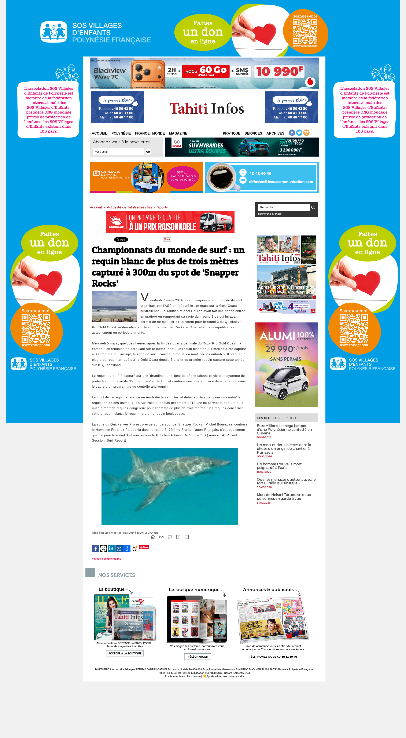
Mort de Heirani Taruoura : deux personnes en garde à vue (284, 497)
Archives (275, 133)
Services (253, 133)
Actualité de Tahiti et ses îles (129, 207)
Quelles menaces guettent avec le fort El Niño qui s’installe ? (286, 481)
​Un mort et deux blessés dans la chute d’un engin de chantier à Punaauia (284, 448)
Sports (162, 207)
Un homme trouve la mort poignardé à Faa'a (279, 466)
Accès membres (175, 676)
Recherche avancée (269, 213)
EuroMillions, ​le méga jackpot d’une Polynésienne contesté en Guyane (284, 429)
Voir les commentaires (106, 558)
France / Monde (150, 133)
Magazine (178, 133)
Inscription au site (233, 676)
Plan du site (194, 676)
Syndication (214, 676)
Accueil (99, 133)
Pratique (231, 133)
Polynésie (121, 133)
